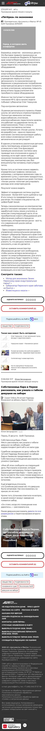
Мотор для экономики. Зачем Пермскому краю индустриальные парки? (20, 280)
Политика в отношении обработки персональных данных (17, 694)
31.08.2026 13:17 (7, 379)
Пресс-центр (33, 607)
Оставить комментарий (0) (22, 308)
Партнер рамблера (21, 719)
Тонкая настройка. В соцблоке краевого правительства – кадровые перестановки (26, 352)
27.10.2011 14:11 (6, 9)
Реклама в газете (30, 610)
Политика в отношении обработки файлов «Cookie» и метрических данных (20, 698)
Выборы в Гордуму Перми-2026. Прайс (20, 637)
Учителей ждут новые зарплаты (22, 358)
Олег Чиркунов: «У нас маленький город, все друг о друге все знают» (26, 337)
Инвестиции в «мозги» (17, 290)
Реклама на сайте (11, 610)
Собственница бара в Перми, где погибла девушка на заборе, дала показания (21, 532)
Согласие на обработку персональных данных (21, 691)
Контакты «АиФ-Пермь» (13, 622)
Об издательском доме (13, 607)
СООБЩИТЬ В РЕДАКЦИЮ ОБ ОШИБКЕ (19, 640)
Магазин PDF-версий (12, 613)
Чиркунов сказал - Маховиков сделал (24, 343)
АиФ (20, 432)
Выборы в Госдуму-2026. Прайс (17, 628)
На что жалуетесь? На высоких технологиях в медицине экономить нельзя (24, 367)
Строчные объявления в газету (17, 625)
